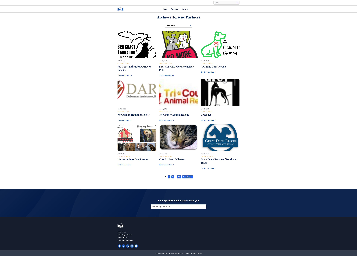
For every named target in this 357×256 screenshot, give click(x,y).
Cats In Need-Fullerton (172, 159)
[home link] (120, 227)
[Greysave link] (220, 92)
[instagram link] (132, 246)
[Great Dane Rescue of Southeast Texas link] (220, 137)
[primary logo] (120, 11)
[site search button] (237, 3)
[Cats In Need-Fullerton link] (178, 137)
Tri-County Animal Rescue (174, 114)
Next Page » (187, 177)
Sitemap (199, 253)
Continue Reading (124, 75)
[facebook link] (119, 246)
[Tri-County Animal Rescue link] (178, 92)
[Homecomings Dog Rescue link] (137, 137)
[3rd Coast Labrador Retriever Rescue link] (137, 44)
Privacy (194, 253)
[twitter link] (123, 246)
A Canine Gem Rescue (213, 66)
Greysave (206, 114)
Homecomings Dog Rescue (133, 159)
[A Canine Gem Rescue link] (220, 44)
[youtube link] (136, 246)
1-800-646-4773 (123, 237)
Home (165, 9)
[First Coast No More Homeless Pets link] (178, 44)
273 (179, 177)
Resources (174, 9)
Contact (185, 9)
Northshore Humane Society (134, 114)
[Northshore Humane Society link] (137, 92)
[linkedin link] (127, 246)
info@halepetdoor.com (125, 240)
